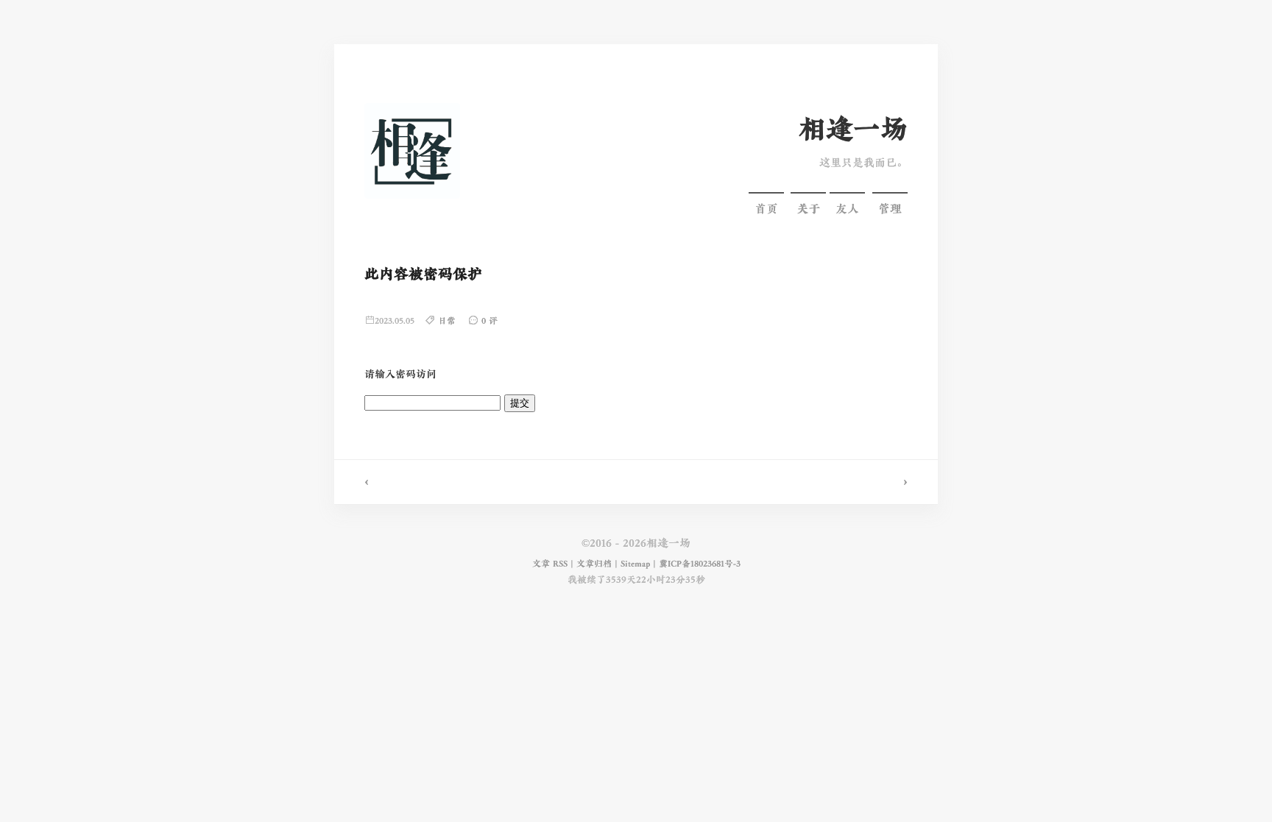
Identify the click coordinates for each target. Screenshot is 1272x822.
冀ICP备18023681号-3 (700, 564)
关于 (808, 209)
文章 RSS (550, 564)
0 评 (489, 321)
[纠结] (787, 482)
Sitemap (635, 564)
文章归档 (594, 564)
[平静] (485, 482)
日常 (447, 321)
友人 (847, 209)
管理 (890, 209)
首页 (766, 209)
